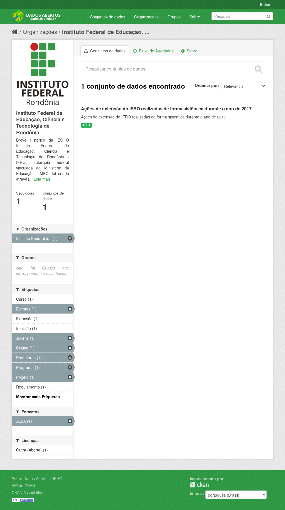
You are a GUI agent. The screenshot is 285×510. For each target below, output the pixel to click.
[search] (258, 69)
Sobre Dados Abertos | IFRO (37, 478)
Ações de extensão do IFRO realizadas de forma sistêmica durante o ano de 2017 (166, 108)
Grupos (174, 17)
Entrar (265, 4)
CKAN (199, 485)
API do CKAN (23, 485)
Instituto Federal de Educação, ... (106, 32)
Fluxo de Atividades (155, 51)
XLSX (86, 125)
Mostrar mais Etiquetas (38, 396)
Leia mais (42, 179)
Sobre (195, 17)
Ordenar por (206, 85)
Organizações (146, 17)
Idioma (196, 493)
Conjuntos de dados (107, 17)
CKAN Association (27, 492)
